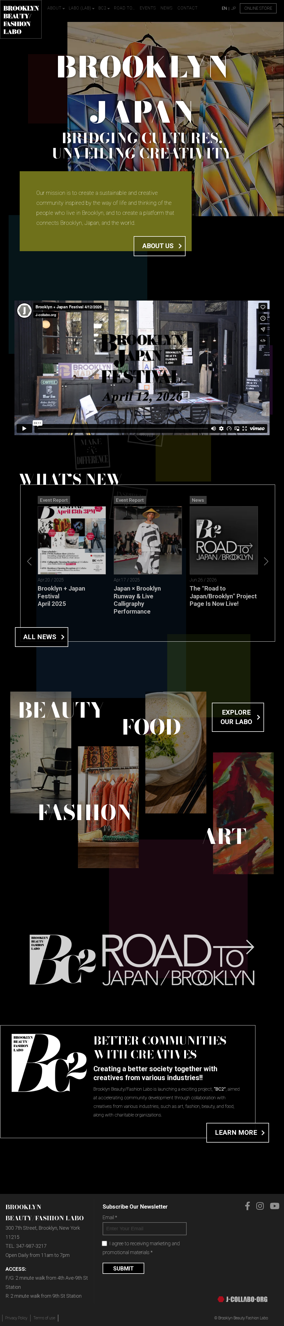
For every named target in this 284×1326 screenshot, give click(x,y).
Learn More (236, 1132)
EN (224, 8)
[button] (266, 561)
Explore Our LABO (236, 717)
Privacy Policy (16, 1318)
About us (158, 246)
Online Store (258, 8)
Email (110, 1217)
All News (39, 637)
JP (233, 8)
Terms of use (44, 1318)
